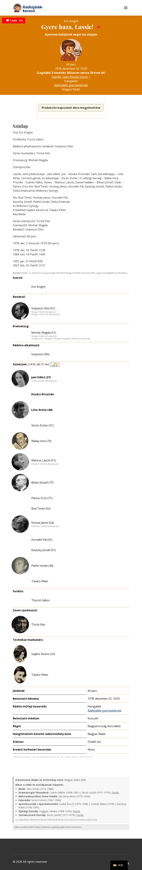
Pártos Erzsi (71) (41, 498)
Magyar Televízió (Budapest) (45, 314)
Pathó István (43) (42, 566)
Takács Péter (39, 581)
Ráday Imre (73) (41, 441)
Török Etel (38, 624)
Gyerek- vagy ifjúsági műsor (70, 77)
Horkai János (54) (42, 523)
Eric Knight (38, 287)
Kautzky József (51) (43, 550)
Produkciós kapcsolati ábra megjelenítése (71, 108)
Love (16, 20)
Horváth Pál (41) (41, 540)
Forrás (115, 792)
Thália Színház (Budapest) (44, 381)
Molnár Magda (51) (43, 332)
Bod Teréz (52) (40, 508)
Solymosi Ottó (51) (43, 308)
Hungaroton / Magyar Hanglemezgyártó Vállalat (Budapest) (60, 338)
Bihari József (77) (42, 482)
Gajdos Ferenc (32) (43, 654)
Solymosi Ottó (40, 354)
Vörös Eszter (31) (42, 425)
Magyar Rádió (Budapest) (43, 312)
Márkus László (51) (43, 460)
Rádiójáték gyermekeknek (71, 85)
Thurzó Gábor (40, 600)
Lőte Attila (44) (41, 410)
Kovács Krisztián (42, 394)
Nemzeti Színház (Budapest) (45, 526)
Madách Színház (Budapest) (45, 464)
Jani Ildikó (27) (41, 377)
